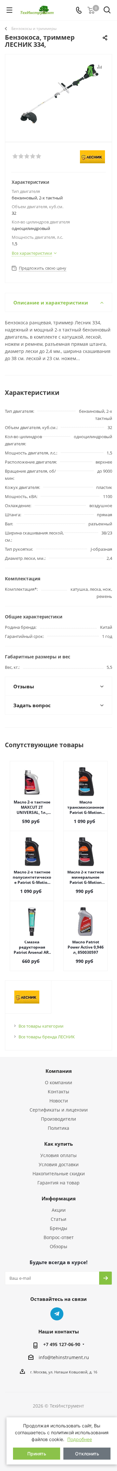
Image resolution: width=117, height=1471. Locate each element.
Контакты (58, 1091)
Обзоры (58, 1246)
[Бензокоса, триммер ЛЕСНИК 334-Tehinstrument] (58, 95)
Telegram (56, 1313)
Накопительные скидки (58, 1173)
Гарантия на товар (58, 1183)
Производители (58, 1119)
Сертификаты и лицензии (59, 1110)
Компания (59, 1071)
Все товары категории (41, 1026)
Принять (36, 1453)
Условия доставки (59, 1164)
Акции (59, 1210)
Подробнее (79, 1439)
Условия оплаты (58, 1155)
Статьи (58, 1219)
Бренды (58, 1228)
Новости (58, 1101)
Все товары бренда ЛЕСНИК (47, 1037)
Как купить (58, 1143)
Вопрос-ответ (59, 1237)
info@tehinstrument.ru (64, 1357)
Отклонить (87, 1453)
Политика (58, 1128)
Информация (59, 1198)
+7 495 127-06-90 (61, 1344)
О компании (58, 1082)
